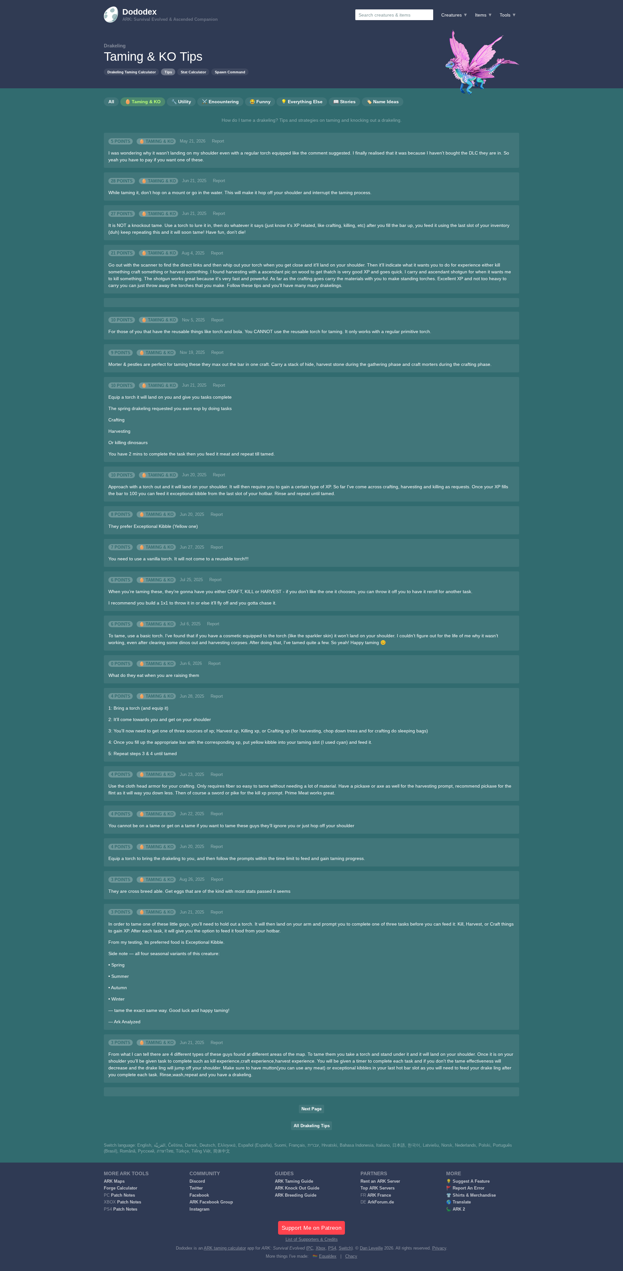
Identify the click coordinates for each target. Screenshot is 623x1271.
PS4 (332, 1248)
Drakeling (115, 45)
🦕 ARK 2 (455, 1209)
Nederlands (465, 1145)
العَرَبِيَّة (159, 1145)
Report (218, 141)
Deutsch (207, 1145)
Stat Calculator (193, 72)
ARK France (379, 1195)
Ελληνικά (227, 1145)
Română (127, 1151)
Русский (146, 1151)
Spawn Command (230, 72)
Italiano (383, 1145)
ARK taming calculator (225, 1248)
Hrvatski (329, 1145)
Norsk (446, 1145)
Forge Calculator (120, 1188)
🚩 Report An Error (465, 1188)
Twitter (196, 1188)
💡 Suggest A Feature (468, 1181)
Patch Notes (123, 1195)
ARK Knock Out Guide (297, 1188)
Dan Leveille (371, 1248)
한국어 (414, 1145)
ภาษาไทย (165, 1151)
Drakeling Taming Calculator (131, 72)
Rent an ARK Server (380, 1181)
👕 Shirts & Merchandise (471, 1195)
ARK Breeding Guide (295, 1195)
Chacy (351, 1256)
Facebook (199, 1195)
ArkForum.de (381, 1202)
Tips (168, 72)
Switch (345, 1248)
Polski (484, 1145)
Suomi (280, 1145)
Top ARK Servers (377, 1188)
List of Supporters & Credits (312, 1239)
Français (297, 1145)
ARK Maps (114, 1181)
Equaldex (327, 1256)
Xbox (320, 1248)
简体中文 (221, 1151)
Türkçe (182, 1151)
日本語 (398, 1145)
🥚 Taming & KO (156, 141)
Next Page (311, 1109)
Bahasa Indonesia (356, 1145)
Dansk (191, 1145)
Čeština (175, 1145)
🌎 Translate (458, 1202)
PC (310, 1248)
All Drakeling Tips (312, 1126)
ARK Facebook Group (211, 1202)
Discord (197, 1181)
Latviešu (431, 1145)
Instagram (199, 1209)
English (144, 1145)
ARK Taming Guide (294, 1181)
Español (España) (255, 1145)
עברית (313, 1145)
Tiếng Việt (201, 1151)
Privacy (439, 1248)
